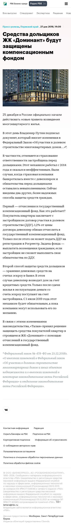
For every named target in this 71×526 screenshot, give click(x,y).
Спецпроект (26, 13)
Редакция (39, 427)
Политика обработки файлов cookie (21, 462)
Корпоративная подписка (16, 439)
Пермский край (29, 26)
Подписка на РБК (41, 433)
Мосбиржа (34, 515)
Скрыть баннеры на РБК (15, 433)
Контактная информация (16, 427)
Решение (58, 13)
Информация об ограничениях (51, 439)
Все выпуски (10, 13)
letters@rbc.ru (10, 504)
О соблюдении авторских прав (19, 445)
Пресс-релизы (11, 26)
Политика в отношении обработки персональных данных (33, 457)
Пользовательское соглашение (19, 451)
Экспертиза (43, 13)
